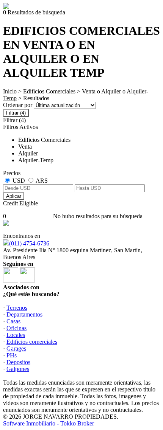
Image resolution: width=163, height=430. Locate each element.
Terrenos (16, 307)
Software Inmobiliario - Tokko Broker (48, 423)
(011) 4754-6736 (29, 243)
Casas (13, 321)
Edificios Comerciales (49, 91)
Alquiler (111, 91)
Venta (89, 91)
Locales (15, 335)
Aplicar (13, 196)
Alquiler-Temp (35, 160)
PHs (11, 355)
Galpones (17, 369)
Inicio (10, 91)
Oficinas (16, 328)
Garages (16, 348)
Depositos (18, 362)
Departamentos (24, 314)
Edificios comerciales (31, 341)
